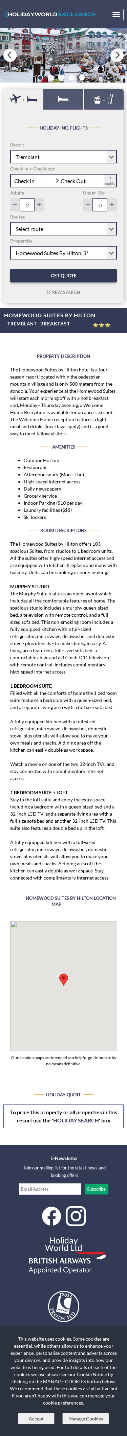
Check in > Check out (32, 169)
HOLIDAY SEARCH (76, 1120)
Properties (21, 241)
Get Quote (64, 275)
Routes (17, 217)
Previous (10, 55)
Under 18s (94, 193)
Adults (17, 193)
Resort (17, 144)
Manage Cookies (85, 1418)
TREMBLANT (22, 323)
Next (117, 55)
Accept (36, 1418)
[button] (64, 980)
